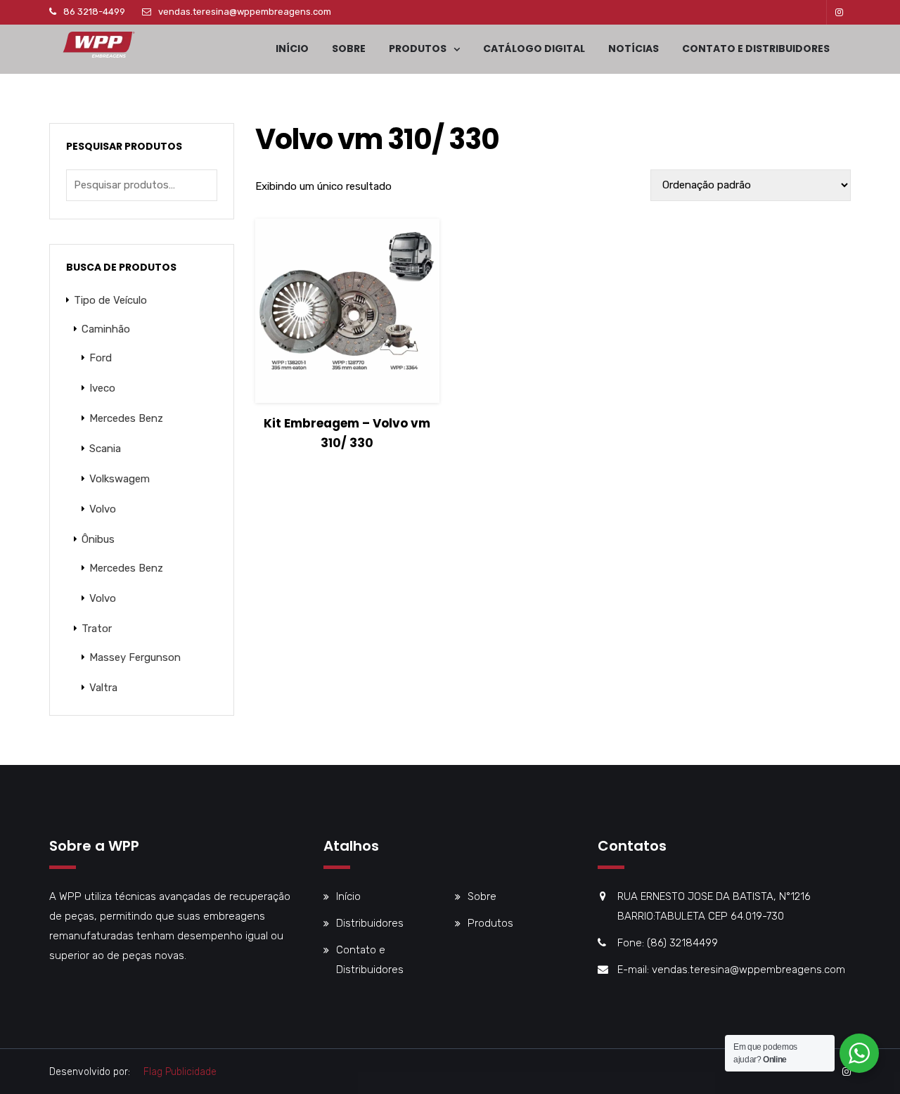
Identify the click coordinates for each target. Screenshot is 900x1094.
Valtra (103, 687)
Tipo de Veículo (110, 300)
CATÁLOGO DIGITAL (534, 48)
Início (292, 48)
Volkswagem (119, 478)
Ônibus (98, 539)
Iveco (102, 388)
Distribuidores (370, 923)
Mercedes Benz (126, 418)
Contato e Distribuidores (756, 48)
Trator (97, 628)
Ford (100, 358)
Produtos (417, 48)
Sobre (349, 48)
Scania (105, 448)
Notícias (633, 48)
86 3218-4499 (94, 11)
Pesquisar (203, 185)
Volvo (102, 509)
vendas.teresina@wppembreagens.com (244, 11)
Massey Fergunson (135, 657)
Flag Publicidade (180, 1072)
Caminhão (106, 329)
